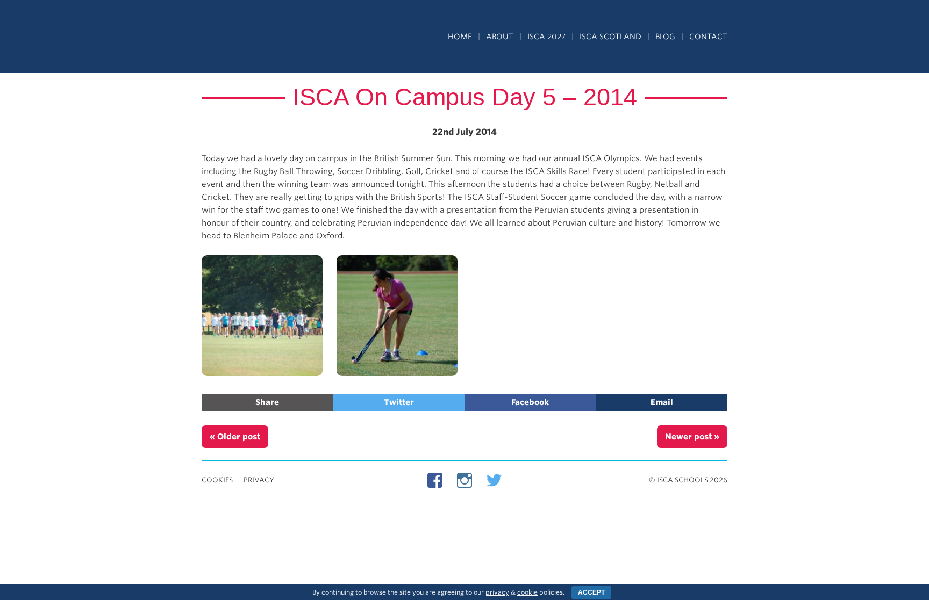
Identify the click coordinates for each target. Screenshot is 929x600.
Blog (665, 36)
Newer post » (692, 437)
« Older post (235, 437)
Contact (708, 36)
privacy (497, 592)
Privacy (259, 480)
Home (460, 36)
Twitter (399, 402)
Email (662, 402)
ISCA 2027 (546, 36)
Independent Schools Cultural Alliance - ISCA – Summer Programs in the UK (251, 37)
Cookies (217, 480)
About (499, 36)
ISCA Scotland (610, 36)
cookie (527, 592)
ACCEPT (591, 592)
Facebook (530, 402)
